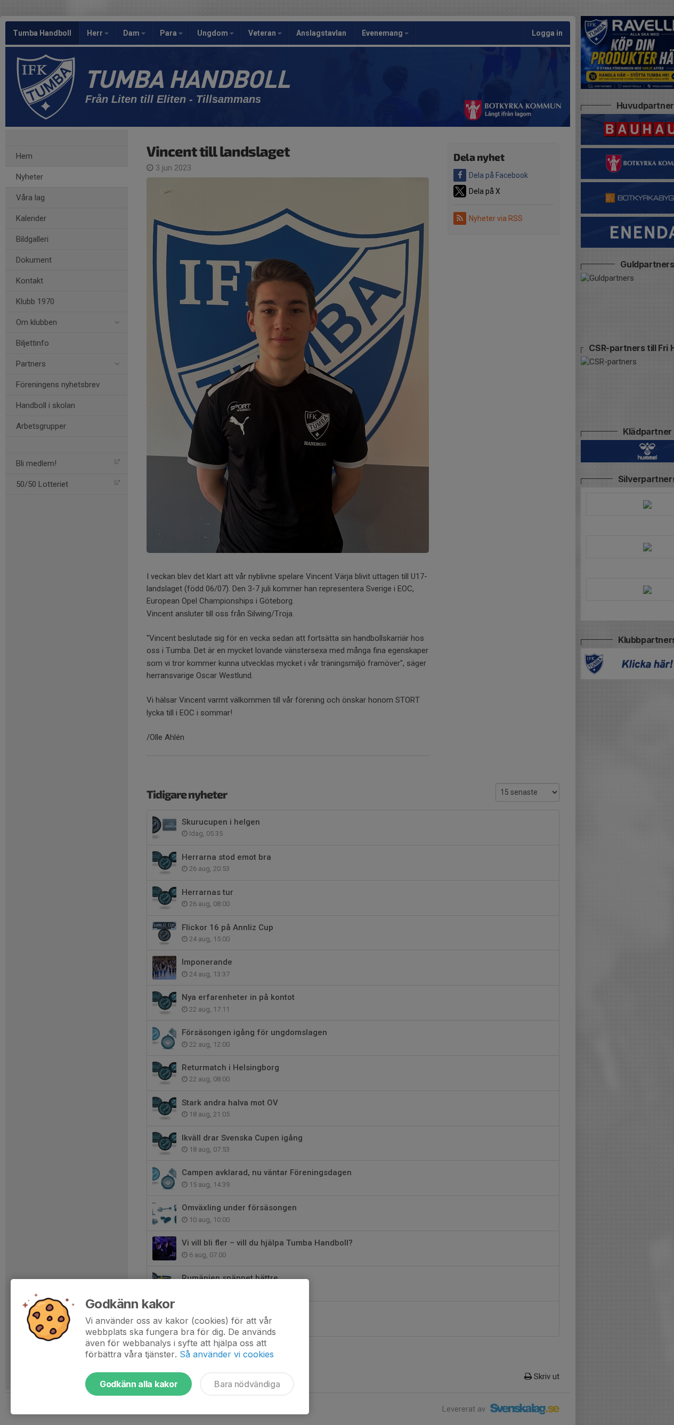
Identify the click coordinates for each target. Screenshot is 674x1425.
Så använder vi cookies (227, 1354)
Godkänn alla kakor (138, 1384)
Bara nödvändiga (247, 1384)
